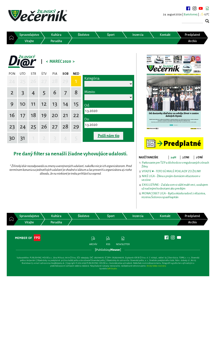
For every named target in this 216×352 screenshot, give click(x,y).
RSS (108, 244)
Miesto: (89, 92)
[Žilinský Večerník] (38, 15)
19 (44, 115)
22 (76, 115)
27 (44, 81)
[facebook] (188, 8)
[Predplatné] (173, 139)
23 (12, 126)
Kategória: (92, 78)
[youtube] (201, 8)
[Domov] (10, 38)
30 (12, 138)
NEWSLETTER (123, 244)
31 (22, 138)
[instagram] (194, 8)
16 (12, 115)
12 (44, 104)
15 (76, 104)
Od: (87, 105)
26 (33, 81)
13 (54, 104)
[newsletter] (207, 8)
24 (12, 81)
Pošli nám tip (108, 136)
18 (33, 115)
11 (33, 104)
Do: (86, 119)
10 (23, 104)
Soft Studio (112, 268)
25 (23, 81)
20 (55, 115)
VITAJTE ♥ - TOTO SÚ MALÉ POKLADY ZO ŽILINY (171, 171)
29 (65, 81)
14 (65, 104)
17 (22, 115)
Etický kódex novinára (156, 266)
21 (65, 115)
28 (55, 81)
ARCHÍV (93, 244)
